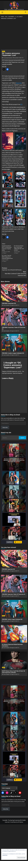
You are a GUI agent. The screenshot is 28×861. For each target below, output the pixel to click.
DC (21, 104)
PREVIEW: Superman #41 (9, 303)
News (3, 51)
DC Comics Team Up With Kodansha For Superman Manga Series (7, 257)
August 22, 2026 (14, 305)
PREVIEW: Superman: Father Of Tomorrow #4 (13, 594)
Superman (19, 83)
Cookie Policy (4, 855)
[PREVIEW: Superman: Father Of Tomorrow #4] (14, 317)
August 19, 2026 (14, 674)
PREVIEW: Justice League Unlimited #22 (13, 353)
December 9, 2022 (17, 57)
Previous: (12, 269)
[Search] (25, 12)
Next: (15, 273)
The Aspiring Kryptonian (7, 57)
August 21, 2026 (14, 647)
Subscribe (5, 427)
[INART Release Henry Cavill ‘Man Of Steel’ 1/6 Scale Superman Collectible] (14, 660)
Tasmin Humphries (6, 305)
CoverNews (13, 822)
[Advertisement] (14, 35)
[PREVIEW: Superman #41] (14, 292)
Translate (12, 790)
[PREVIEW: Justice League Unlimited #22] (14, 342)
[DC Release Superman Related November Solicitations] (14, 633)
